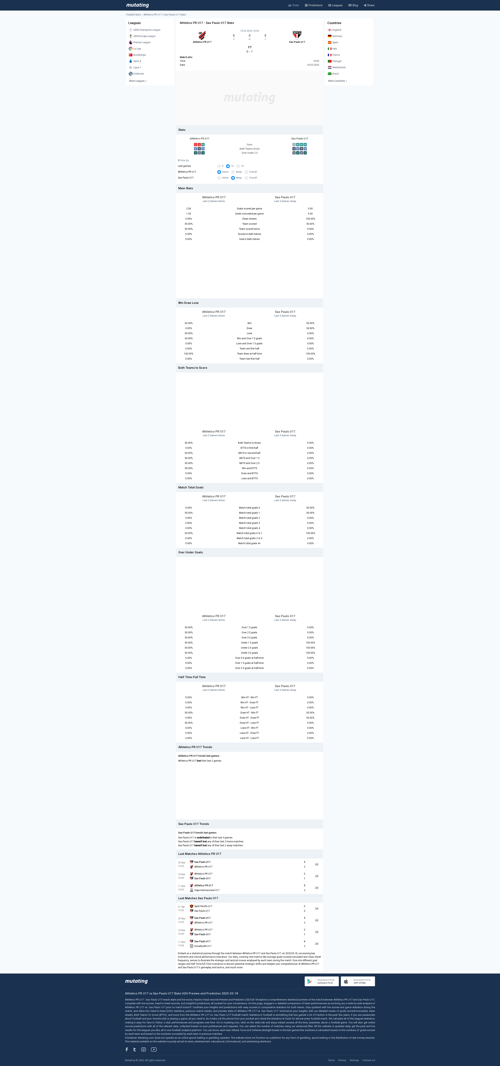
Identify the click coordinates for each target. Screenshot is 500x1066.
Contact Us (368, 1060)
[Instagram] (146, 1049)
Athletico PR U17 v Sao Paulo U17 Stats (165, 14)
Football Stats (133, 14)
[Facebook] (129, 1049)
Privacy (342, 1060)
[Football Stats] (137, 5)
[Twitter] (137, 1049)
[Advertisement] (249, 98)
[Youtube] (155, 1049)
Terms (331, 1060)
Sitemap (354, 1060)
